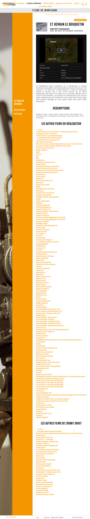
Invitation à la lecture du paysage (45, 264)
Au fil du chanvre (41, 174)
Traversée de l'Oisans (42, 490)
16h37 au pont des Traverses (44, 142)
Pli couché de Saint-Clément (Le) (45, 332)
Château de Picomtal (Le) (43, 209)
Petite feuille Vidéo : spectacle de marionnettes (50, 325)
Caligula (38, 199)
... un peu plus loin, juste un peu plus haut (47, 140)
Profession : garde (41, 480)
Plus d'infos (18, 114)
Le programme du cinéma (45, 6)
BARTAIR (38, 187)
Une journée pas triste (42, 492)
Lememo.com (40, 270)
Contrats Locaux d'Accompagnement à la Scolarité (50, 217)
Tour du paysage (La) (42, 389)
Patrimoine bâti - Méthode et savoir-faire (48, 313)
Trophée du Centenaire (42, 397)
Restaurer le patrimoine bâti (44, 352)
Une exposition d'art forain (44, 405)
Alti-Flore (38, 154)
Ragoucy (38, 344)
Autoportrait (40, 179)
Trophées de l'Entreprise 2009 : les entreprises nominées (52, 399)
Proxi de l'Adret (40, 342)
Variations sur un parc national (45, 407)
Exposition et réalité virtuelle (64, 3)
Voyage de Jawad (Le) (42, 417)
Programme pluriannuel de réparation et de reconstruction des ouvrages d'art (59, 340)
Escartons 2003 (40, 238)
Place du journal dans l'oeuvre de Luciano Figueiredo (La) (52, 330)
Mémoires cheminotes (42, 289)
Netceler (38, 297)
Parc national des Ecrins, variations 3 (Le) (48, 309)
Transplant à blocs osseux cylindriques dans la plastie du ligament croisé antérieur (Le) (61, 395)
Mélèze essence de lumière (44, 287)
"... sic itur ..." (40, 130)
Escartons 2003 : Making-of (44, 240)
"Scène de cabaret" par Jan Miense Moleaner (49, 136)
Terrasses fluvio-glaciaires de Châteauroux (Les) (50, 379)
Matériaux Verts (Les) (42, 283)
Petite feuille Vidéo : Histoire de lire (46, 317)
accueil (3, 3)
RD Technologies (40, 346)
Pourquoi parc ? (40, 338)
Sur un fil (38, 372)
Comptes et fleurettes (42, 215)
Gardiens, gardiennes (42, 258)
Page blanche (40, 305)
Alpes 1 (38, 152)
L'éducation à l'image (48, 3)
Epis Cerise (39, 236)
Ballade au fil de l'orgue (42, 185)
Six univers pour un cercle (43, 364)
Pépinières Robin (41, 315)
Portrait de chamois (42, 336)
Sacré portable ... (41, 358)
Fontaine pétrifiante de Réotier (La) (46, 252)
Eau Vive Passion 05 (41, 232)
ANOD (37, 158)
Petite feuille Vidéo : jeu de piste (45, 319)
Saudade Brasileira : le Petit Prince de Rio (48, 362)
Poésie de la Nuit (41, 334)
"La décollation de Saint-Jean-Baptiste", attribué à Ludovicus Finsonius (57, 132)
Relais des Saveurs (41, 350)
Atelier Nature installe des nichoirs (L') (47, 172)
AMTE (37, 156)
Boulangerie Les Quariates (43, 195)
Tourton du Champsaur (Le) (44, 393)
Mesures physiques (41, 291)
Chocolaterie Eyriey (41, 213)
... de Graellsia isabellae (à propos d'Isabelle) (49, 138)
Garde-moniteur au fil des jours (45, 256)
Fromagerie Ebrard (41, 254)
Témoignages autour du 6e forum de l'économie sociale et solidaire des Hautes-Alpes (60, 376)
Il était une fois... (41, 458)
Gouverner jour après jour (43, 262)
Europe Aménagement (42, 244)
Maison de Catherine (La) (43, 276)
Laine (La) (39, 266)
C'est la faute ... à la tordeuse (44, 439)
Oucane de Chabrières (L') (43, 301)
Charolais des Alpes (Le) (42, 205)
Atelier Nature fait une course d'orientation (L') (50, 170)
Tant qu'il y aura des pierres (44, 374)
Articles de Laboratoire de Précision (46, 168)
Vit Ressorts (39, 411)
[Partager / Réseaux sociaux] (85, 4)
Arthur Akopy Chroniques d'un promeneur (48, 166)
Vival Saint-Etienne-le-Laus (44, 413)
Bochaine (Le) (40, 191)
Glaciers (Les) (40, 260)
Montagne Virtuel (41, 293)
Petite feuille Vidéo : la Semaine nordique (48, 321)
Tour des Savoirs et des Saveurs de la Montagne (49, 381)
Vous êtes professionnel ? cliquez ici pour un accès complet (61, 14)
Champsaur (39, 203)
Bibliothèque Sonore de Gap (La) (45, 189)
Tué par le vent (40, 403)
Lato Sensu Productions (43, 268)
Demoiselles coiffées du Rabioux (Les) (46, 225)
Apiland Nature (40, 160)
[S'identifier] (82, 4)
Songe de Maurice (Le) (42, 368)
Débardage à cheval (41, 223)
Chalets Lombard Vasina (43, 201)
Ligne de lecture (40, 272)
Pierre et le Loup (41, 327)
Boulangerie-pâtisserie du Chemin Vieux (47, 197)
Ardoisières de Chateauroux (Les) (45, 162)
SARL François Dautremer (43, 360)
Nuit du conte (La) (41, 299)
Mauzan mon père (41, 285)
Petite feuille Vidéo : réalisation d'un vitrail (48, 323)
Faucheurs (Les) (40, 248)
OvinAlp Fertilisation (42, 303)
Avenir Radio (39, 183)
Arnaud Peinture (40, 164)
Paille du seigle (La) (41, 307)
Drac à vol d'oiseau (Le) (42, 230)
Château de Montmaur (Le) (43, 207)
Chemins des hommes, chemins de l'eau (47, 211)
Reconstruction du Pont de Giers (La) (46, 348)
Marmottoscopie (41, 281)
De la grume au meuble (42, 221)
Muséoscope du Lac (41, 295)
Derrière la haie (40, 228)
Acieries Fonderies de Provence (45, 148)
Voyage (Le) (39, 415)
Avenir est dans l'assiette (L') (44, 181)
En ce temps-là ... (41, 234)
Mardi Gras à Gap (41, 278)
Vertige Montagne (41, 409)
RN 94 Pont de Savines (42, 354)
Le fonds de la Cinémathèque (33, 3)
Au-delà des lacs (40, 176)
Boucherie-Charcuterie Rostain (45, 193)
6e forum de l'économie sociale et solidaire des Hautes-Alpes (53, 146)
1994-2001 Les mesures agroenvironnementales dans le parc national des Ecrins (59, 144)
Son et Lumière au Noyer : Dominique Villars (48, 366)
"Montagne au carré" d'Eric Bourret (46, 134)
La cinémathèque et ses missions (16, 3)
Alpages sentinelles (41, 150)
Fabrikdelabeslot (41, 246)
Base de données (19, 110)
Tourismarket (40, 391)
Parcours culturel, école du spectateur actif (49, 311)
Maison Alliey (39, 274)
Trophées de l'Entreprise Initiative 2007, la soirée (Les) (52, 401)
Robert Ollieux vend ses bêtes (44, 356)
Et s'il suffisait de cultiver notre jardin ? (47, 242)
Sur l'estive (39, 370)
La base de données (19, 102)
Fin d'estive (39, 250)
